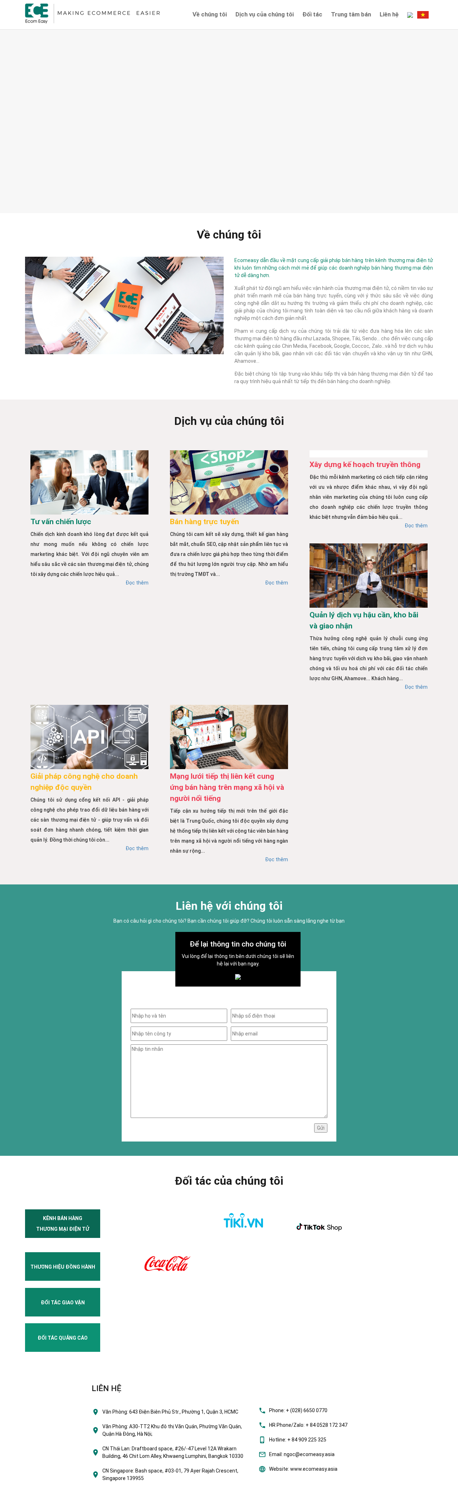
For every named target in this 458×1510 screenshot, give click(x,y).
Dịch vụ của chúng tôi (264, 14)
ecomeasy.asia (21, 1502)
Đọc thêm (137, 583)
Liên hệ (389, 14)
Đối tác (312, 14)
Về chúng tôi (210, 14)
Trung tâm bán (351, 14)
